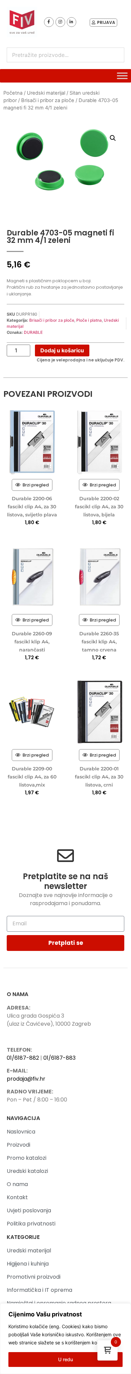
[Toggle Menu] (122, 75)
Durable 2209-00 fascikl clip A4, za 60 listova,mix (32, 777)
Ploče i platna (89, 320)
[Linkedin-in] (72, 22)
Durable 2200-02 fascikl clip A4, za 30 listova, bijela (99, 507)
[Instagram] (60, 22)
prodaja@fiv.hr (26, 1079)
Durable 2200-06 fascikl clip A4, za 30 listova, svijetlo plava (32, 507)
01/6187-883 (59, 1058)
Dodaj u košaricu (62, 350)
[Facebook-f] (49, 22)
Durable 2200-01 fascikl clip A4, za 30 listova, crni (99, 777)
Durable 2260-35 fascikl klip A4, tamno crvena (99, 642)
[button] (113, 138)
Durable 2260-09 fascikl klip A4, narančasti (32, 642)
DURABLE (33, 332)
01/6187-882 (23, 1058)
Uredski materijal (46, 93)
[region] (65, 1338)
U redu (65, 1359)
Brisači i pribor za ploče (47, 100)
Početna (13, 93)
